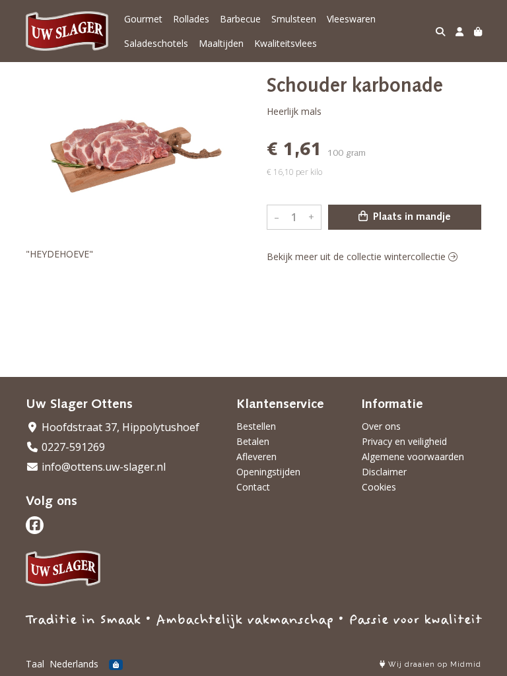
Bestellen (256, 426)
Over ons (381, 426)
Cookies (379, 487)
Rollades (191, 19)
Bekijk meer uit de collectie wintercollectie (357, 256)
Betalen (252, 441)
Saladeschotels (156, 43)
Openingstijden (268, 471)
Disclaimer (384, 471)
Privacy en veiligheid (404, 441)
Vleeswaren (351, 19)
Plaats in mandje (410, 217)
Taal (35, 664)
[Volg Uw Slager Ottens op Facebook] (35, 525)
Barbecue (240, 19)
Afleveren (256, 456)
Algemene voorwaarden (413, 456)
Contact (253, 487)
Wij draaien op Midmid (433, 664)
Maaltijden (221, 43)
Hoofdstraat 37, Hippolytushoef (119, 427)
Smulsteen (293, 19)
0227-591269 (72, 447)
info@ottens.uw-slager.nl (102, 466)
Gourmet (143, 19)
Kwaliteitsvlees (285, 43)
